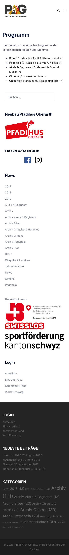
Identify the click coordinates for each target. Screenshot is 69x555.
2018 (8, 192)
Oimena (10, 278)
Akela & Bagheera (16, 204)
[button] (58, 11)
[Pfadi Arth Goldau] (16, 10)
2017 (8, 186)
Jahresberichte (14, 266)
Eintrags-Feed (14, 379)
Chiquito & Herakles (17, 260)
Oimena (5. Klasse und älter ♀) (28, 76)
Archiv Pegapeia (15, 241)
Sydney (34, 549)
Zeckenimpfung (12, 459)
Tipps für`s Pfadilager (16, 468)
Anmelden (11, 373)
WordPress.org (14, 392)
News (8, 272)
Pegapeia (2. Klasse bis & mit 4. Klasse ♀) (35, 62)
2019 (8, 198)
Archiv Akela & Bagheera (20, 217)
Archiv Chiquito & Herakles (22, 229)
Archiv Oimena (14, 235)
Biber (8, 254)
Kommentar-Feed (15, 385)
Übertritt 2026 (12, 455)
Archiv (9, 211)
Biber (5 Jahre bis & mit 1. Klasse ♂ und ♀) (36, 58)
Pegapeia (11, 285)
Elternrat (8, 464)
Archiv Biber (12, 223)
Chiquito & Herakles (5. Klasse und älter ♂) (36, 80)
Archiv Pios (12, 247)
